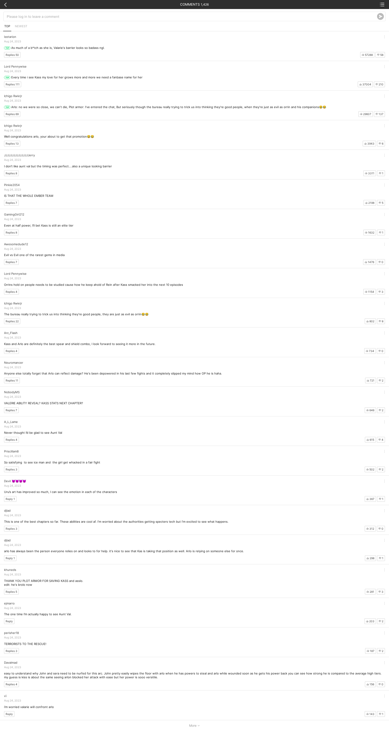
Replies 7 (11, 202)
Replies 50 (12, 55)
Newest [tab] (21, 26)
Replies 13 (12, 143)
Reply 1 (10, 499)
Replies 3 (11, 469)
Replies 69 (12, 114)
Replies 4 (11, 291)
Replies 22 (12, 321)
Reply (9, 621)
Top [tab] (7, 26)
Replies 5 (11, 591)
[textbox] (192, 16)
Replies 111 (13, 84)
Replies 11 (12, 380)
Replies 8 (11, 173)
